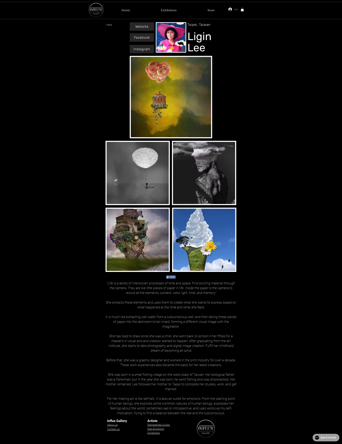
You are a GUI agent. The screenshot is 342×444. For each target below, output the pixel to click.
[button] (242, 9)
